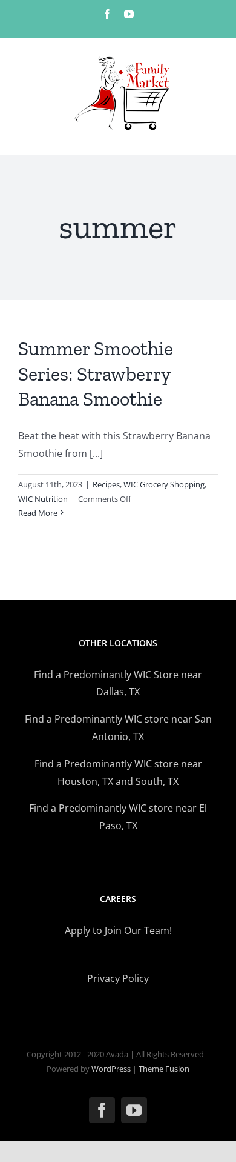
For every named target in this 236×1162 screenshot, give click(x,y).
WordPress (111, 1068)
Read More (37, 512)
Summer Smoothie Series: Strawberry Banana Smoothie (95, 373)
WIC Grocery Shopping (164, 484)
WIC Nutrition (43, 498)
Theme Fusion (164, 1068)
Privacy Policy (118, 978)
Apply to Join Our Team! (118, 930)
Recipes (106, 484)
